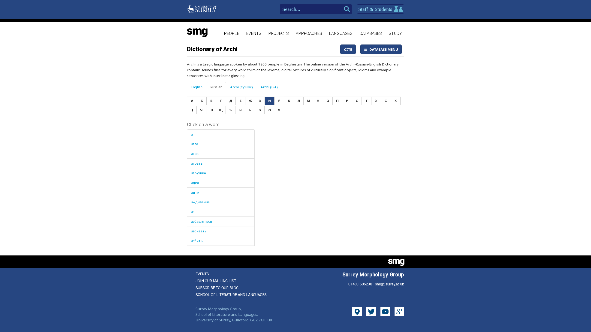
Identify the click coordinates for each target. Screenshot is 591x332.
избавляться (201, 221)
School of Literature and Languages (231, 295)
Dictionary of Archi (212, 49)
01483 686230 (360, 284)
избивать (199, 231)
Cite (348, 49)
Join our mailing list (216, 281)
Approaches (309, 33)
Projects (278, 33)
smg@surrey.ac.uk (389, 284)
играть (197, 163)
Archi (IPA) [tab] (269, 87)
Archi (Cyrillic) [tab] (241, 87)
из (192, 211)
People (231, 33)
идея (195, 182)
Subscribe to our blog (217, 288)
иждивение (200, 202)
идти (195, 192)
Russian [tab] (216, 87)
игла (194, 144)
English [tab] (196, 87)
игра (195, 153)
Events (253, 33)
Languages (341, 33)
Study (395, 33)
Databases (370, 33)
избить (197, 240)
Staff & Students (376, 9)
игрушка (198, 173)
